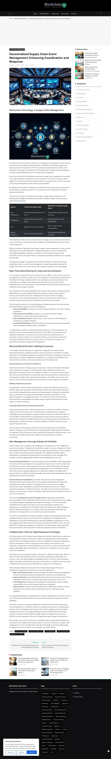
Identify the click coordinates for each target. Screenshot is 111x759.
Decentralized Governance (61, 710)
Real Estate (80, 133)
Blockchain (61, 693)
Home (35, 13)
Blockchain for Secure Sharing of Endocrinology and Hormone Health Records (93, 55)
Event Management (50, 631)
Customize (11, 752)
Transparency (45, 752)
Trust (52, 752)
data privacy (65, 703)
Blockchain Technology (21, 631)
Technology (53, 749)
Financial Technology (47, 726)
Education (55, 13)
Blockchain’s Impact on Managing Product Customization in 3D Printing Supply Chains (59, 670)
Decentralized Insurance (60, 713)
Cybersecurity (44, 13)
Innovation (57, 729)
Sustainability (45, 749)
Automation (54, 693)
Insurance (80, 121)
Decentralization (55, 706)
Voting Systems (88, 71)
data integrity (45, 703)
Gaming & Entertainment (84, 109)
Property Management (47, 739)
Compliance (56, 700)
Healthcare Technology (47, 729)
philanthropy (55, 736)
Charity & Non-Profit (90, 78)
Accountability (45, 693)
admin (12, 65)
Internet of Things (82, 129)
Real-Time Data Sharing (63, 631)
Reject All (21, 752)
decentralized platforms (47, 716)
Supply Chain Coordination (17, 634)
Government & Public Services (92, 64)
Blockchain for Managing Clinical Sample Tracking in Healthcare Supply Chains (59, 660)
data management (55, 703)
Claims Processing (46, 700)
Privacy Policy (78, 697)
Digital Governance (46, 719)
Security (44, 745)
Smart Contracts (52, 745)
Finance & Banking (82, 105)
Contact (76, 693)
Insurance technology (47, 732)
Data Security (45, 706)
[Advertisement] (55, 31)
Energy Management (54, 723)
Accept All (32, 752)
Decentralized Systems (61, 716)
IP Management (45, 736)
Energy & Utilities (82, 101)
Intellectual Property (83, 125)
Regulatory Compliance (47, 742)
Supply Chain (62, 745)
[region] (21, 747)
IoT (67, 732)
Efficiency (44, 723)
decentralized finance (47, 710)
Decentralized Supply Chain (35, 631)
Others (73, 13)
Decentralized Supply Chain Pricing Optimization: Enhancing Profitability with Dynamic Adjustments (28, 660)
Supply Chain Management (17, 49)
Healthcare (65, 13)
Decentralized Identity (47, 713)
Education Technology (58, 719)
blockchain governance (47, 697)
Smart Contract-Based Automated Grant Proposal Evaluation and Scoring (92, 76)
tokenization (62, 749)
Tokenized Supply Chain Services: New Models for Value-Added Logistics (27, 670)
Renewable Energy (59, 742)
